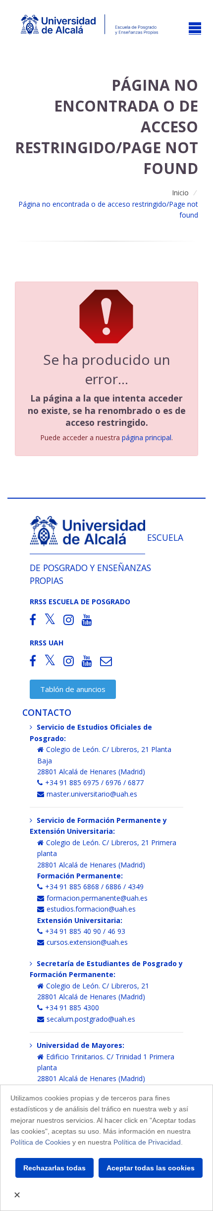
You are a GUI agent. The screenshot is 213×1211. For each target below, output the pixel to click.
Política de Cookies (40, 1142)
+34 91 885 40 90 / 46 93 (85, 931)
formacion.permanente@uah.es (97, 898)
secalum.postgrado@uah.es (91, 1019)
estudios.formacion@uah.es (91, 909)
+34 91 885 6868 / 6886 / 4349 (94, 886)
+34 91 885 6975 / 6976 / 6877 (94, 782)
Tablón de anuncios (73, 689)
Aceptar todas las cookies (150, 1168)
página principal (146, 437)
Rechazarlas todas (54, 1168)
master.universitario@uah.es (92, 794)
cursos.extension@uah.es (87, 942)
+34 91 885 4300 (72, 1007)
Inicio (180, 192)
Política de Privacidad (147, 1142)
